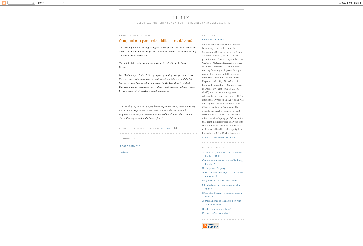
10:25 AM (165, 128)
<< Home (123, 151)
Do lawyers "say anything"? (216, 213)
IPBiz (181, 17)
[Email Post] (175, 128)
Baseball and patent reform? (216, 208)
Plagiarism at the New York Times (219, 180)
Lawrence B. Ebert (214, 40)
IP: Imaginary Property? (214, 168)
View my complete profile (218, 137)
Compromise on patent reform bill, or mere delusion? (155, 40)
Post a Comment (130, 146)
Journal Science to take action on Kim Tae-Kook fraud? (221, 202)
